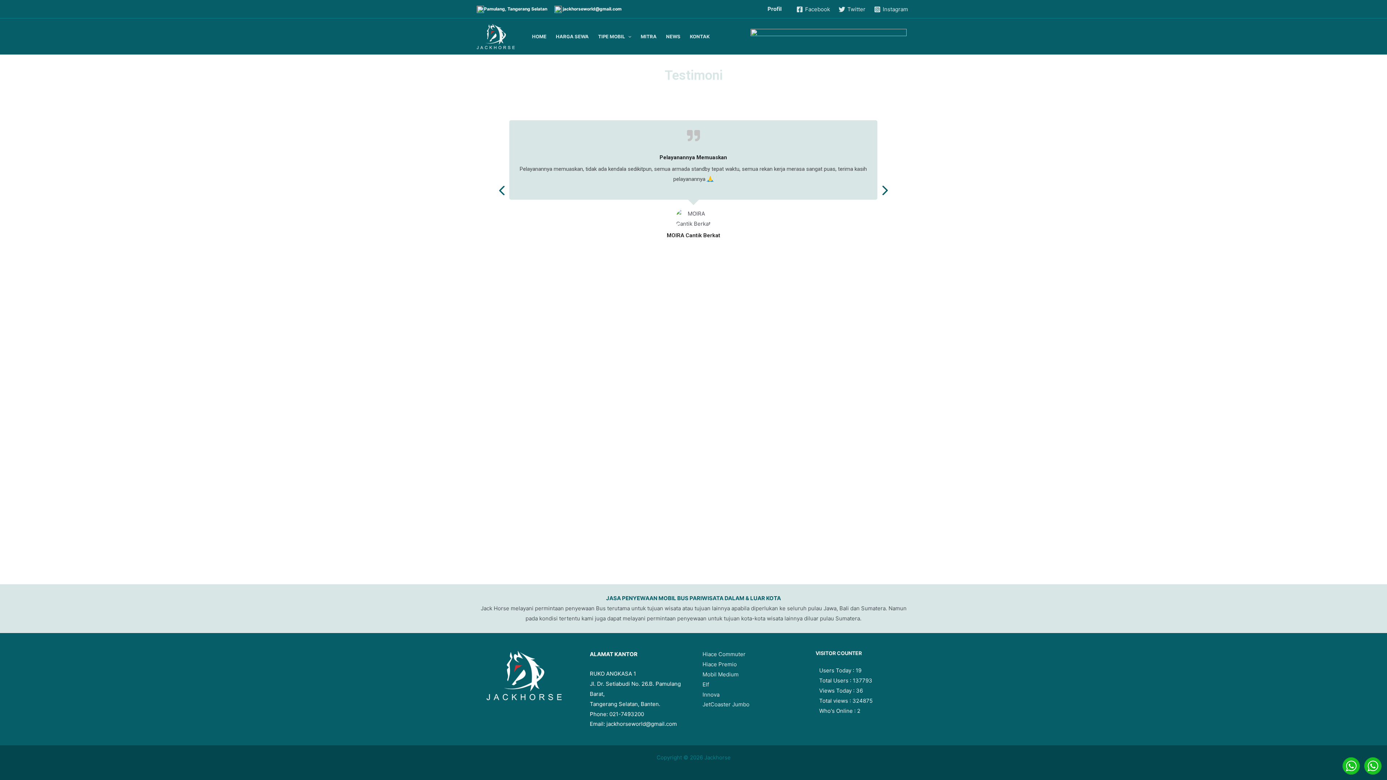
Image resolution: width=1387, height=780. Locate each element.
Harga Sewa (572, 36)
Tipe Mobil (611, 36)
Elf (706, 684)
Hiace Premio (720, 664)
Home (539, 36)
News (673, 36)
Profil (775, 8)
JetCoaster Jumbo (726, 704)
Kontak (700, 36)
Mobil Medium (721, 674)
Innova (711, 694)
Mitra (649, 36)
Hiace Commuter (724, 654)
